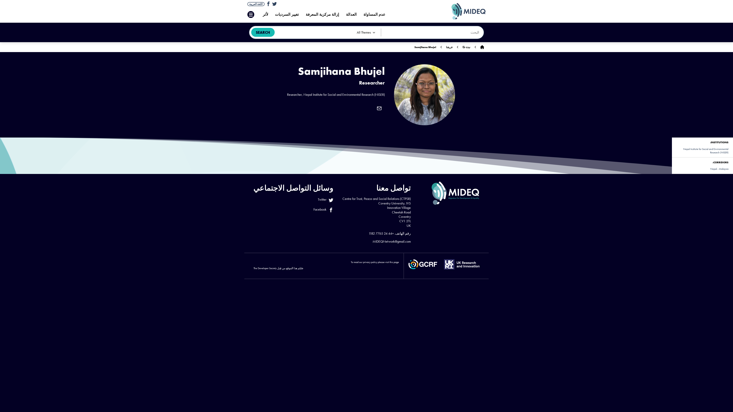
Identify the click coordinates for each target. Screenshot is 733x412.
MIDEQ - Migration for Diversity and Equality (465, 11)
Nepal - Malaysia (719, 169)
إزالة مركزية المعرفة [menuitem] (322, 14)
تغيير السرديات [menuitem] (287, 14)
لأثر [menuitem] (265, 14)
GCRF (422, 264)
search (263, 32)
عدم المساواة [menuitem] (374, 14)
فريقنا (449, 47)
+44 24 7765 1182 (381, 233)
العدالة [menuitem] (351, 14)
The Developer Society (265, 268)
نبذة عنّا (466, 47)
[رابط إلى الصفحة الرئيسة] (482, 47)
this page (394, 262)
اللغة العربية (256, 4)
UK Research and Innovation (462, 264)
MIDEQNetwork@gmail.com (392, 241)
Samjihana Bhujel (425, 47)
